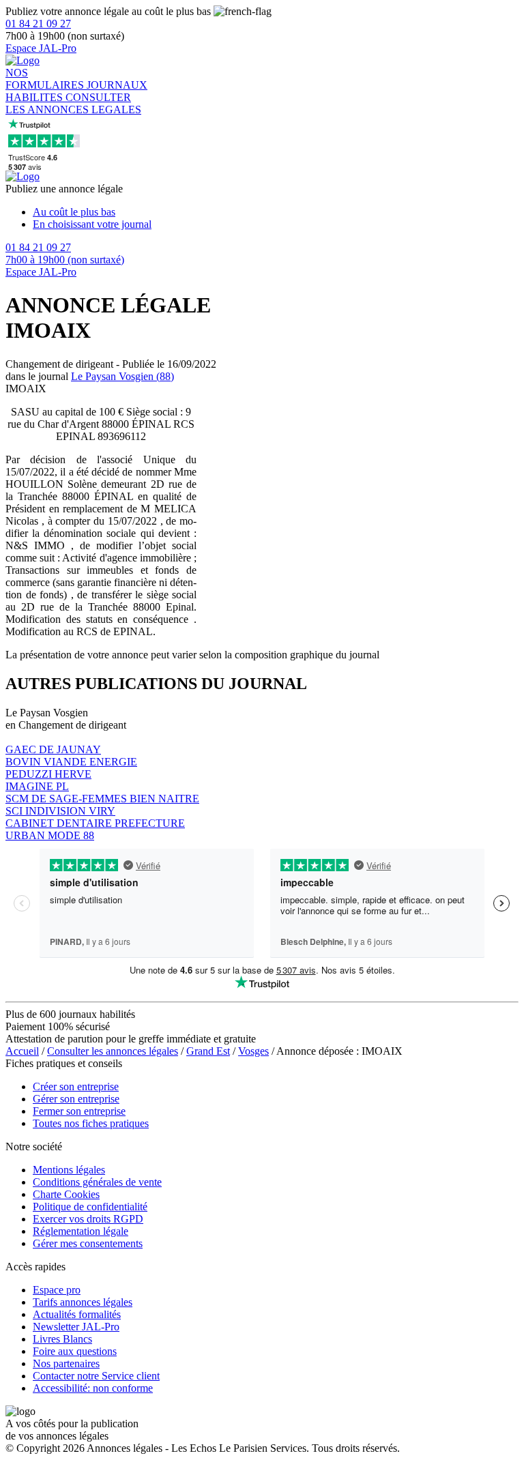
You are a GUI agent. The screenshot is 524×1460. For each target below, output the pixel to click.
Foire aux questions (75, 1351)
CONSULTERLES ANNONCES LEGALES (73, 103)
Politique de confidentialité (90, 1206)
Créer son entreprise (76, 1086)
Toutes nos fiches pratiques (91, 1123)
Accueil (22, 1051)
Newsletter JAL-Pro (76, 1326)
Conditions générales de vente (97, 1182)
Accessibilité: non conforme (93, 1388)
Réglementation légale (80, 1231)
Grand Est (208, 1051)
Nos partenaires (66, 1363)
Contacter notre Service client (96, 1376)
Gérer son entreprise (76, 1099)
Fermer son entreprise (79, 1111)
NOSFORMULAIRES (46, 79)
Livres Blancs (62, 1339)
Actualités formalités (77, 1314)
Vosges (253, 1051)
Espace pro (57, 1290)
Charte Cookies (66, 1194)
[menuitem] (276, 212)
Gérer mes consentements (88, 1243)
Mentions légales (69, 1170)
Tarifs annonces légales (82, 1302)
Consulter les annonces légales (112, 1051)
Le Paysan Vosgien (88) (122, 376)
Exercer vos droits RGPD (88, 1219)
